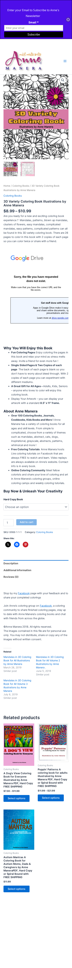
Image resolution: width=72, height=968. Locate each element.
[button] (63, 80)
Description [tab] (10, 563)
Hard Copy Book (13, 499)
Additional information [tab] (17, 570)
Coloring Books (20, 185)
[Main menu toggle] (65, 61)
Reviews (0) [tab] (11, 576)
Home (6, 185)
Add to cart (26, 522)
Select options (16, 798)
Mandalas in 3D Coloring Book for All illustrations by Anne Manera (17, 660)
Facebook (24, 593)
